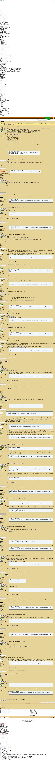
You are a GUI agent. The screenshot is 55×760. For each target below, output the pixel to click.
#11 (8, 279)
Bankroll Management (4, 726)
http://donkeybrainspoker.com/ (13, 218)
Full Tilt (6, 753)
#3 (8, 168)
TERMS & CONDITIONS (12, 756)
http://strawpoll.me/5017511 (21, 347)
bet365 (6, 745)
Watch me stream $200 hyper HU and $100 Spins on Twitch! (15, 159)
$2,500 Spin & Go (14, 630)
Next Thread (29, 703)
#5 (8, 193)
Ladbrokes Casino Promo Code (5, 739)
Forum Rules (32, 715)
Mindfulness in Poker (3, 729)
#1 (8, 128)
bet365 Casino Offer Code (4, 736)
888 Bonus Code (3, 734)
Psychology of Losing (3, 730)
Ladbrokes (10, 746)
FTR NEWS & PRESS (29, 756)
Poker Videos (28, 757)
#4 (8, 181)
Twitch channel (16, 134)
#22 (8, 423)
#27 (8, 514)
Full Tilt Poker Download (4, 738)
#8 (8, 236)
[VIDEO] (32, 712)
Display (43, 128)
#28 (8, 528)
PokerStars (8, 744)
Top (53, 717)
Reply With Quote (3, 160)
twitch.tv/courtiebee (10, 561)
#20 (8, 398)
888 (6, 743)
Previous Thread (26, 703)
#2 (8, 161)
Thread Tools (52, 128)
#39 (8, 682)
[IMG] (31, 711)
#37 (8, 656)
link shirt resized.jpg (10, 316)
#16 (8, 342)
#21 (8, 410)
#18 (8, 369)
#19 (8, 384)
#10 (8, 266)
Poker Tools (23, 757)
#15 (8, 329)
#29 (8, 538)
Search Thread (47, 128)
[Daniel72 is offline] (3, 360)
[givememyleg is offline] (4, 169)
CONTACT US (21, 756)
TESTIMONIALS (3, 756)
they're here (38, 267)
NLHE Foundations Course (4, 731)
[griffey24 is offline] (3, 399)
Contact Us (50, 717)
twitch (1, 706)
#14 (8, 315)
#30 (8, 557)
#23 (8, 446)
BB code (31, 709)
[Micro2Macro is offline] (4, 237)
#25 (8, 486)
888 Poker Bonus (3, 735)
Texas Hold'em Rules (3, 727)
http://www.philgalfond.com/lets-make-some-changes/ (25, 300)
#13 (8, 302)
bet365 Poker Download (4, 737)
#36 (8, 643)
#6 (8, 209)
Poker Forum (18, 757)
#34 (8, 616)
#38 (8, 672)
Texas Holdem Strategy (12, 757)
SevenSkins (29, 721)
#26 (8, 500)
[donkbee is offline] (3, 129)
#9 (8, 249)
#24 (8, 465)
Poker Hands (2, 724)
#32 (8, 585)
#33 (8, 598)
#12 (8, 293)
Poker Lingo (2, 725)
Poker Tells (2, 728)
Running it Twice (3, 732)
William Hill (9, 747)
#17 (8, 359)
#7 (8, 222)
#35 (8, 629)
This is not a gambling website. (5, 758)
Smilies (31, 710)
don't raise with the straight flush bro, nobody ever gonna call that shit (23, 297)
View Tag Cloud (3, 707)
